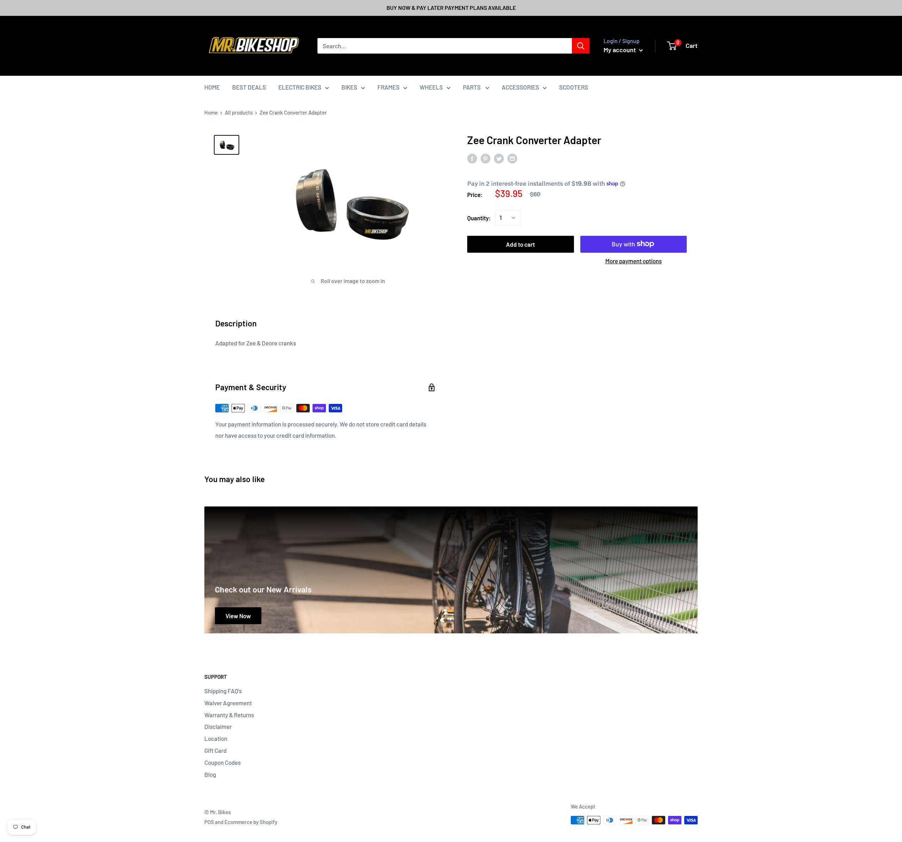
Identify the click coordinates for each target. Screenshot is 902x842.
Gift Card (215, 750)
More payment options (633, 260)
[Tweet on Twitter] (499, 158)
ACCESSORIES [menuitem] (520, 87)
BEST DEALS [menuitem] (249, 87)
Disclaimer (218, 726)
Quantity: (479, 217)
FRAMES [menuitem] (388, 87)
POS (209, 822)
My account (620, 50)
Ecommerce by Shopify (250, 822)
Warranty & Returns (229, 714)
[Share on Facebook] (472, 158)
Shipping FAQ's (223, 690)
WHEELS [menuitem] (431, 87)
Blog (210, 774)
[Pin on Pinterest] (485, 158)
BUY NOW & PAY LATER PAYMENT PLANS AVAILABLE (451, 7)
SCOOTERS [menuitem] (573, 87)
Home (211, 112)
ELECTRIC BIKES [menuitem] (299, 87)
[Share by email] (512, 158)
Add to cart (520, 243)
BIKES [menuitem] (349, 87)
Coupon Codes (222, 762)
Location (215, 738)
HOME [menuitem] (212, 87)
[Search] (580, 46)
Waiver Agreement (228, 702)
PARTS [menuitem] (472, 87)
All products (239, 112)
